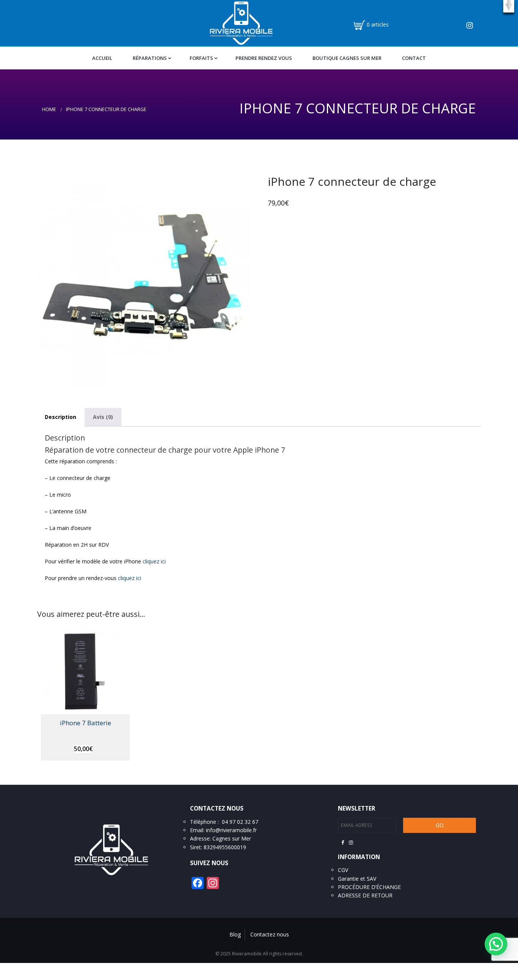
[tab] (60, 417)
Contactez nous (269, 934)
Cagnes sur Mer (231, 838)
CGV (343, 869)
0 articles (378, 24)
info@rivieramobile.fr (231, 830)
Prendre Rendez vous (263, 58)
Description (60, 416)
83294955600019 (225, 847)
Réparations (150, 58)
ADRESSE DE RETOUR (365, 895)
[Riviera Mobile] (241, 22)
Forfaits (201, 58)
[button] (508, 6)
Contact (414, 58)
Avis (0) (103, 416)
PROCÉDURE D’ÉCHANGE (369, 887)
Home (49, 109)
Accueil (102, 58)
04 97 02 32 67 (240, 821)
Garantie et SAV (357, 878)
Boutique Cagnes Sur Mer (346, 58)
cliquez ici (154, 561)
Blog (235, 934)
